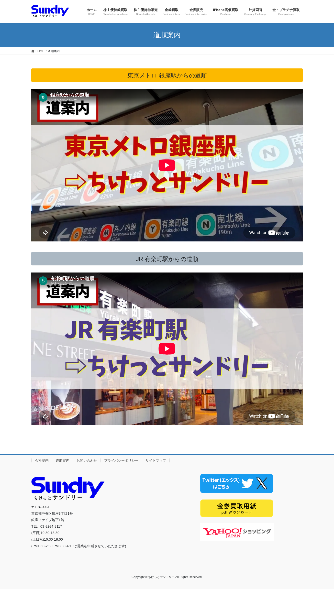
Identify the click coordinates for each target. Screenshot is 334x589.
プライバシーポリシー (121, 460)
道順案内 (62, 460)
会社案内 (42, 460)
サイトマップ (155, 460)
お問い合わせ (87, 460)
